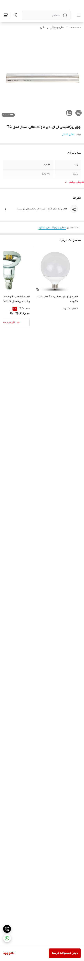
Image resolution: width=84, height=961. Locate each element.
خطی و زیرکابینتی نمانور (52, 27)
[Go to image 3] (5, 114)
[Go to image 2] (8, 114)
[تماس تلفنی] (7, 929)
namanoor (75, 27)
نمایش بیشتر (76, 182)
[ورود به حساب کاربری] (16, 15)
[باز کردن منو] (78, 15)
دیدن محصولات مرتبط (65, 953)
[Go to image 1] (11, 114)
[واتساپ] (7, 938)
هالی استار (68, 134)
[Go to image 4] (3, 114)
